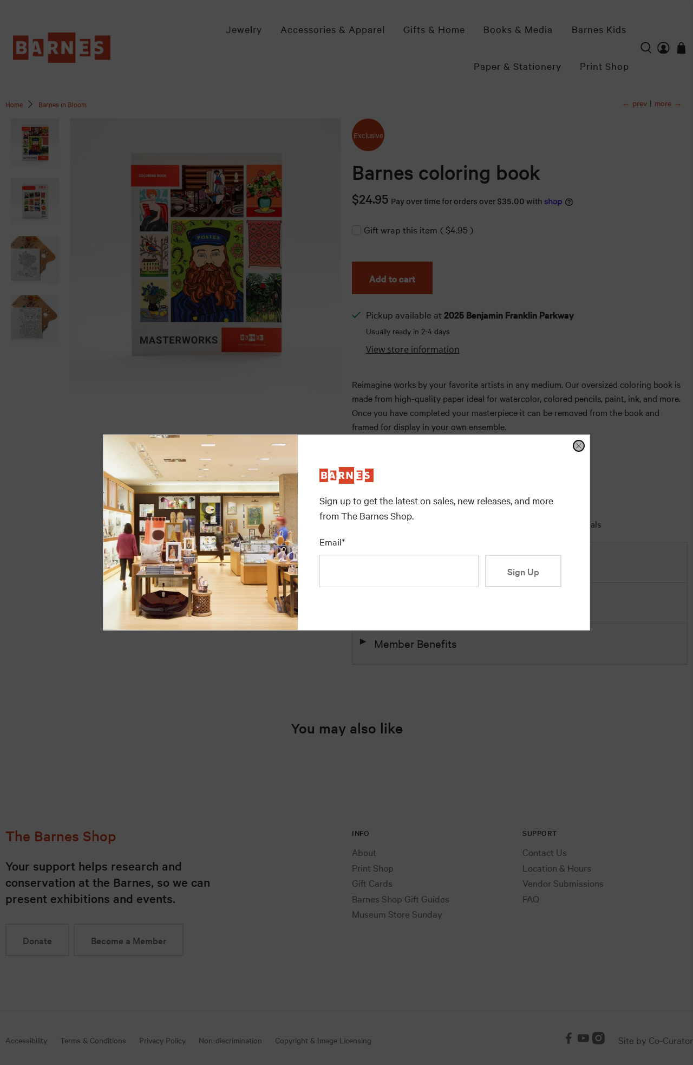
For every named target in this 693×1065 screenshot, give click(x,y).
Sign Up (523, 571)
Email (332, 541)
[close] (578, 445)
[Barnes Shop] (346, 479)
